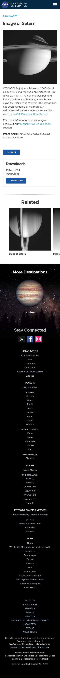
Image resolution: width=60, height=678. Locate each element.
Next (53, 296)
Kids (30, 567)
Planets (29, 383)
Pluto (30, 433)
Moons (30, 466)
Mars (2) (30, 483)
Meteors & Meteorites (30, 523)
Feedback (30, 609)
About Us (30, 601)
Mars (30, 408)
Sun (30, 360)
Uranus (30, 420)
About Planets (30, 387)
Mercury (30, 396)
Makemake (30, 441)
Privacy (30, 612)
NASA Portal (30, 624)
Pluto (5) (30, 503)
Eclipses (30, 376)
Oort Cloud (30, 368)
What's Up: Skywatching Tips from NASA (29, 547)
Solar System (30, 351)
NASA (4, 4)
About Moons (30, 470)
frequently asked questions (35, 124)
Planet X (30, 458)
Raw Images (10, 16)
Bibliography (30, 605)
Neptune (30, 424)
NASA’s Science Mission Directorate (29, 647)
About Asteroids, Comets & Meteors (30, 515)
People (30, 559)
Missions (30, 563)
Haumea (30, 445)
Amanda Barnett (37, 653)
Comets (30, 531)
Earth (30, 404)
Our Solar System (30, 356)
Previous (6, 296)
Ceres (30, 437)
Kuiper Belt (29, 364)
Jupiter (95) (30, 487)
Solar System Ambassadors (30, 580)
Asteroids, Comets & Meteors (30, 510)
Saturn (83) (30, 491)
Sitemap (30, 628)
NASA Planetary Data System (30, 114)
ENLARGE (11, 152)
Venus (30, 400)
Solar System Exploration (17, 4)
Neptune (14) (30, 499)
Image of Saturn (17, 254)
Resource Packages (30, 584)
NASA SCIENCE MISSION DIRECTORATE (30, 620)
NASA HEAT (30, 588)
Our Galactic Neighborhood (17, 11)
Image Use (30, 616)
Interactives (30, 571)
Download (16, 181)
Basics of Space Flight (30, 576)
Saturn (30, 416)
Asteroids (30, 527)
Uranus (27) (30, 495)
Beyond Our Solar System (30, 372)
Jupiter (30, 312)
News (30, 543)
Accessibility (30, 632)
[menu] (55, 4)
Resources (30, 551)
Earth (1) (30, 479)
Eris (30, 450)
